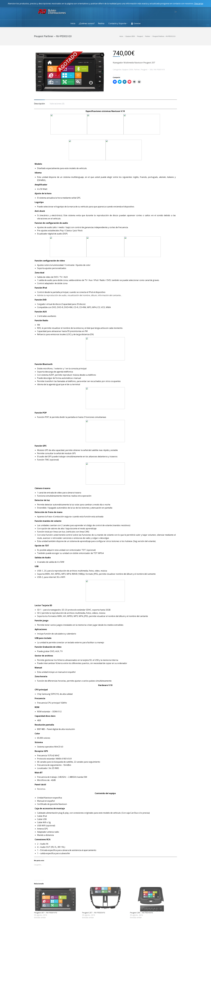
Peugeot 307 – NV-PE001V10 (45, 912)
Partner (137, 69)
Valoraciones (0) (57, 103)
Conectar (137, 23)
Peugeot (144, 69)
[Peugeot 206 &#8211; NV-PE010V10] (152, 899)
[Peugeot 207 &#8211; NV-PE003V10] (105, 899)
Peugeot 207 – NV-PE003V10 (93, 912)
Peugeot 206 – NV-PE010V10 (141, 912)
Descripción (39, 103)
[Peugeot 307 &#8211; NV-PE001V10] (57, 899)
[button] (70, 71)
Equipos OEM (127, 69)
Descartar (198, 3)
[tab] (39, 102)
